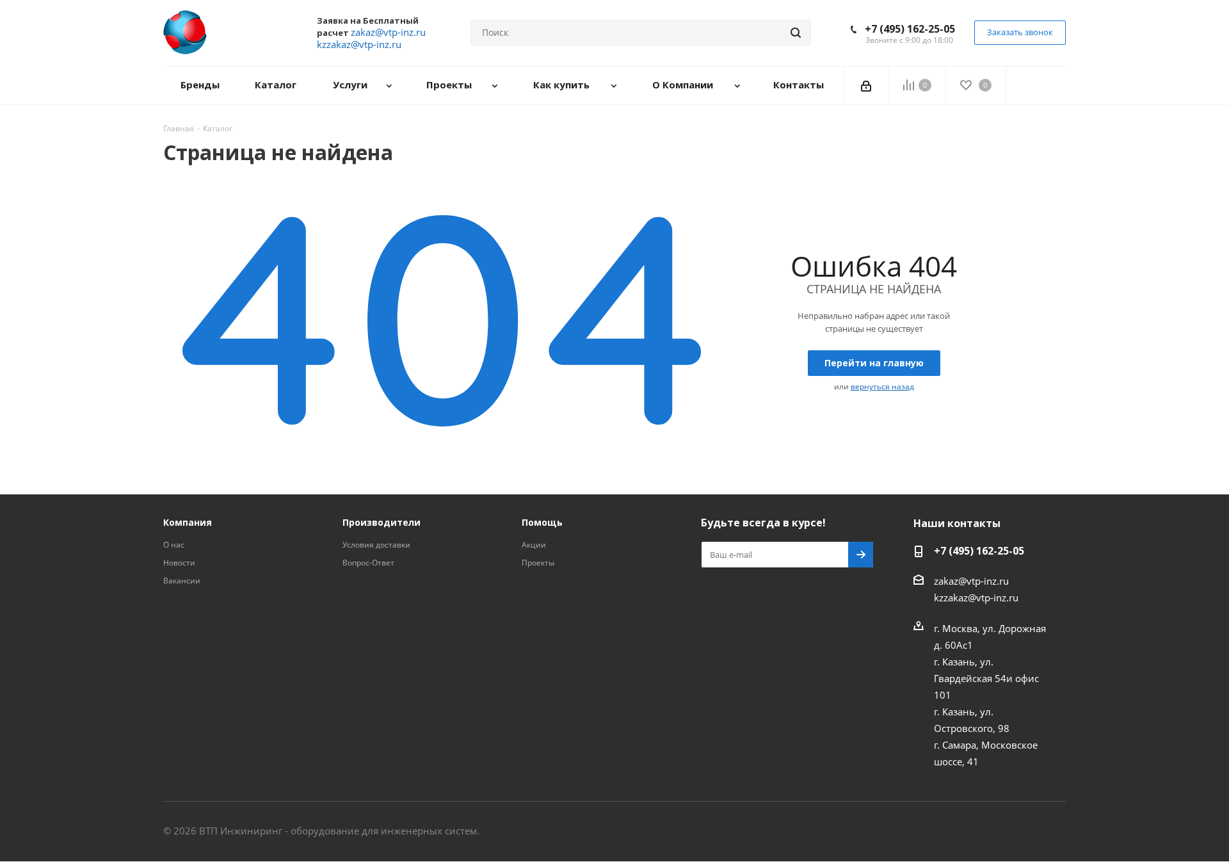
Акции (534, 544)
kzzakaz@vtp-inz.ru (976, 597)
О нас (173, 544)
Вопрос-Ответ (368, 562)
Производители (381, 522)
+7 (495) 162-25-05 (910, 29)
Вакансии (181, 580)
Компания (187, 522)
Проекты (538, 562)
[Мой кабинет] (866, 85)
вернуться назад (882, 386)
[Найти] (795, 32)
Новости (179, 562)
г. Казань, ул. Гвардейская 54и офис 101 (986, 678)
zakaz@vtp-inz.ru (971, 580)
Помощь (542, 522)
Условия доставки (376, 544)
